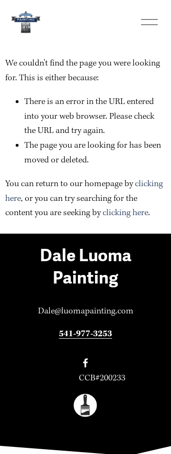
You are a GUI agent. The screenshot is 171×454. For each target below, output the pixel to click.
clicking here (125, 213)
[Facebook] (85, 363)
